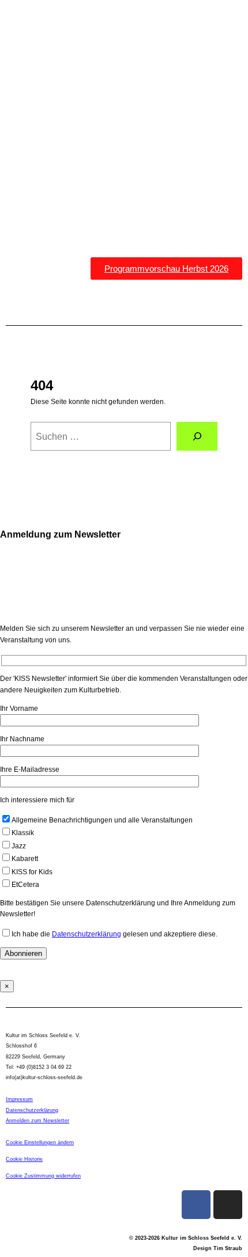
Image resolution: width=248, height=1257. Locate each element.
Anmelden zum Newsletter (37, 1120)
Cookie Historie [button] (24, 1159)
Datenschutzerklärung (86, 934)
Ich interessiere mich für (37, 800)
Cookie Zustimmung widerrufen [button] (43, 1176)
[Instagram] (227, 1204)
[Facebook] (196, 1204)
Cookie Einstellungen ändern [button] (40, 1142)
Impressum (19, 1099)
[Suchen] (196, 436)
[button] (124, 302)
